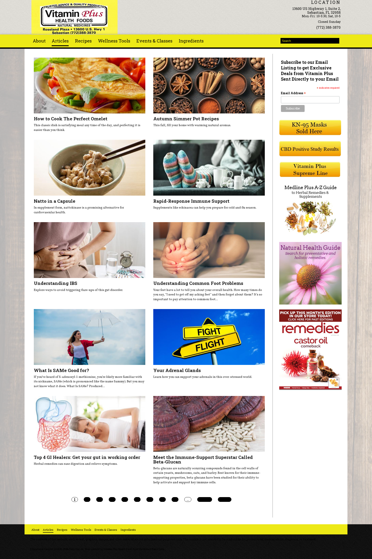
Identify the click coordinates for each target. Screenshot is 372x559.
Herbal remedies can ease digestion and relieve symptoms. (76, 464)
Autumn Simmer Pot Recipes (186, 119)
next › (205, 499)
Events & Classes (154, 41)
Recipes (83, 41)
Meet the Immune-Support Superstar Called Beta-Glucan (203, 459)
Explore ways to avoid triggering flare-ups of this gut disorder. (78, 290)
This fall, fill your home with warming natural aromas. (192, 125)
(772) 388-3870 (328, 27)
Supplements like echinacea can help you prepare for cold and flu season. (204, 208)
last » (224, 499)
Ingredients (191, 41)
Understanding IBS (55, 283)
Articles (60, 41)
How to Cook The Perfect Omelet (70, 119)
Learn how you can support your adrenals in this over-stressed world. (202, 377)
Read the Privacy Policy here (148, 549)
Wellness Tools (114, 41)
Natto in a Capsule (54, 201)
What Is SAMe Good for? (61, 370)
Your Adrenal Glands (177, 370)
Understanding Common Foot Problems (198, 283)
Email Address (293, 93)
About (39, 41)
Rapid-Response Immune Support (191, 201)
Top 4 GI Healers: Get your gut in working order (87, 457)
